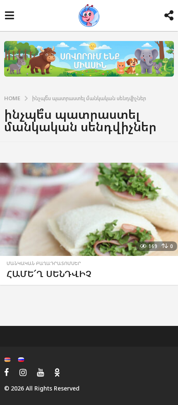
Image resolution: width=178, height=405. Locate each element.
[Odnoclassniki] (57, 372)
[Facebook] (6, 372)
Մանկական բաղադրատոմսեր (44, 263)
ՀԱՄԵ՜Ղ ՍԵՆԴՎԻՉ (49, 274)
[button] (9, 15)
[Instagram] (22, 372)
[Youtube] (40, 372)
